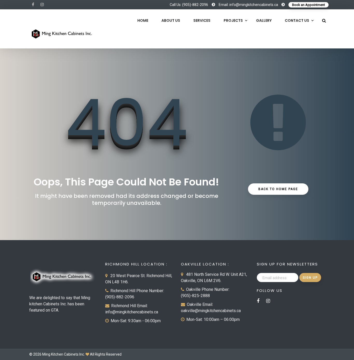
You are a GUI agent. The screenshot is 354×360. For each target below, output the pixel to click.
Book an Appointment (308, 5)
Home (142, 20)
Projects (233, 20)
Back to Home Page (278, 189)
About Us (170, 20)
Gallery (264, 20)
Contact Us (297, 20)
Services (201, 20)
